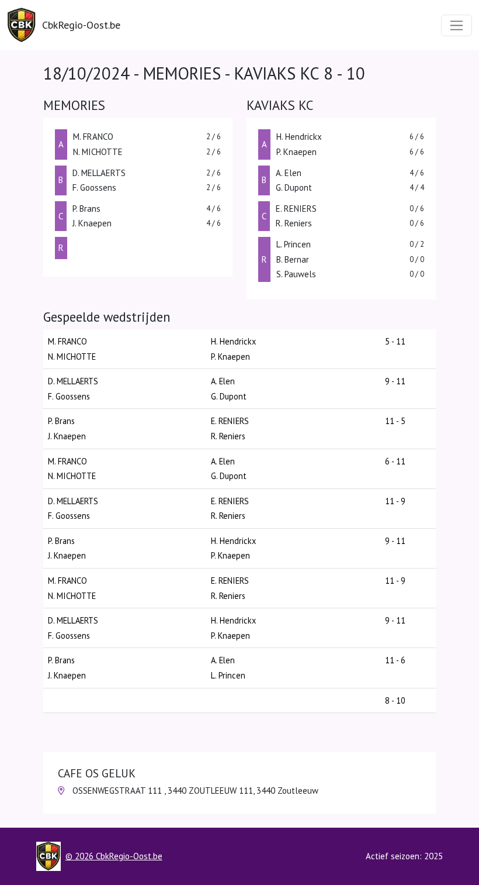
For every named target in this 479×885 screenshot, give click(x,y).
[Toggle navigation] (456, 25)
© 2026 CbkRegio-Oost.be (113, 856)
